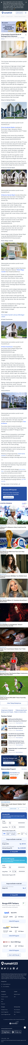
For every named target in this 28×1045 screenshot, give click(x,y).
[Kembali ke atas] (25, 1027)
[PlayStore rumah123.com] (16, 1032)
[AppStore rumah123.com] (6, 1032)
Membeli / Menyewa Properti (20, 16)
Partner (2, 999)
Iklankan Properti (17, 994)
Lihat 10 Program (14, 950)
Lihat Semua (24, 769)
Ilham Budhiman (19, 723)
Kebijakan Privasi (4, 1009)
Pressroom (3, 1003)
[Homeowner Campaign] (14, 26)
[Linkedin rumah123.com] (14, 968)
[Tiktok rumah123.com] (17, 968)
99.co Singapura (17, 1012)
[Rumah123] (7, 13)
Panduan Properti (9, 16)
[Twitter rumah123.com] (5, 968)
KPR (14, 996)
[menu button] (25, 13)
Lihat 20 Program (14, 921)
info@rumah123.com (6, 984)
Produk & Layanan (4, 996)
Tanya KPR (14, 851)
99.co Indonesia (17, 1009)
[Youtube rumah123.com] (10, 968)
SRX (14, 1014)
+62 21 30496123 (6, 986)
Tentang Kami (3, 994)
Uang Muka (5, 827)
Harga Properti (4, 822)
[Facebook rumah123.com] (2, 968)
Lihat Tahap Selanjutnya (14, 703)
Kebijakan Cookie (7, 9)
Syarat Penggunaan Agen (5, 1014)
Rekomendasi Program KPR (8, 830)
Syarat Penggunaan (4, 1012)
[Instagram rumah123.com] (8, 968)
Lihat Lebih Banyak (14, 955)
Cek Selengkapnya (8, 763)
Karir (2, 1001)
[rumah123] (14, 963)
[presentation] (25, 834)
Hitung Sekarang (8, 497)
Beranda (2, 16)
